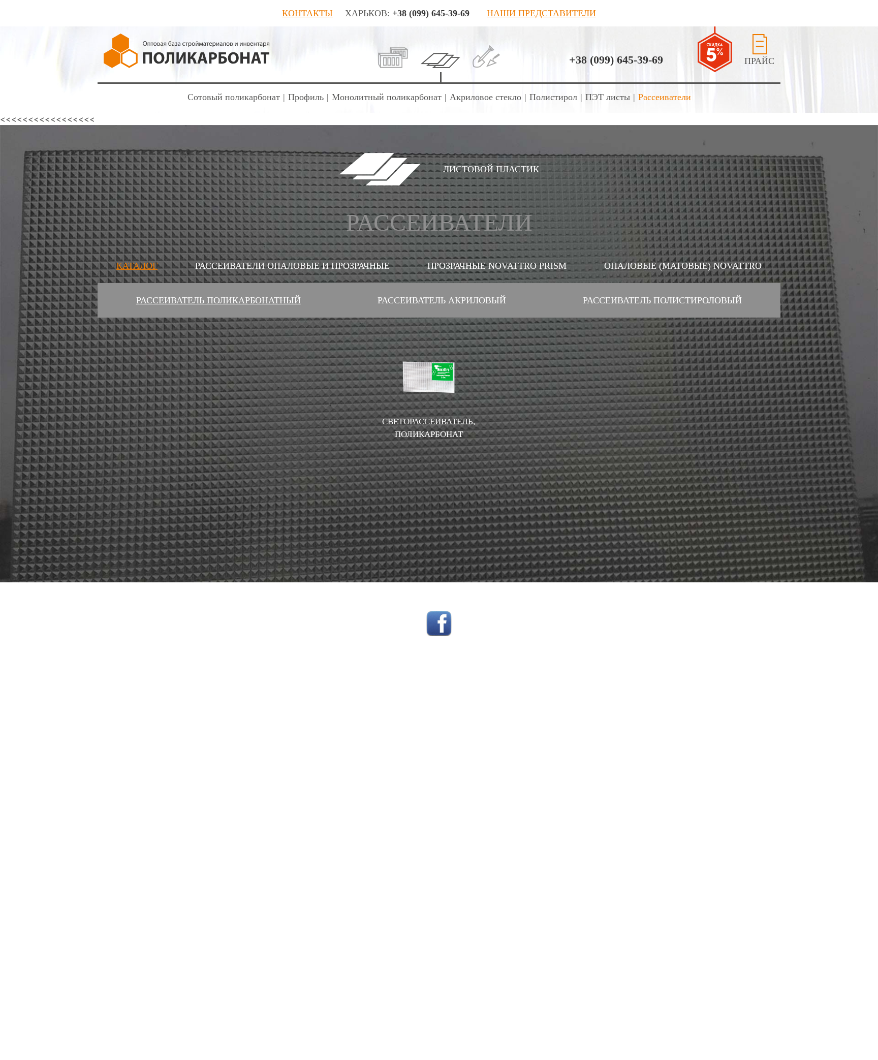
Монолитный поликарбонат (387, 97)
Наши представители (541, 13)
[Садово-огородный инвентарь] (486, 50)
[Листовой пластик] (440, 50)
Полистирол (553, 97)
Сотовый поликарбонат (233, 97)
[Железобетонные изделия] (393, 50)
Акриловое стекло (485, 97)
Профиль (306, 97)
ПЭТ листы (607, 97)
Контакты (307, 13)
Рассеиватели (664, 97)
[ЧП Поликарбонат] (187, 50)
